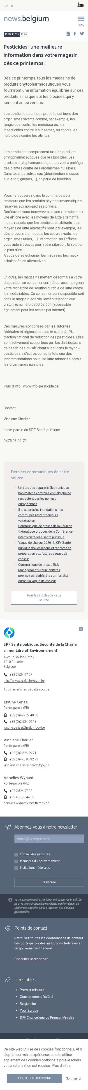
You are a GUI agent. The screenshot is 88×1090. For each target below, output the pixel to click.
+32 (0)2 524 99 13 (23, 721)
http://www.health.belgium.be (24, 680)
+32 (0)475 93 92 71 (24, 759)
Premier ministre (32, 990)
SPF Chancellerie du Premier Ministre (47, 1018)
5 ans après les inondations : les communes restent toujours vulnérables (40, 515)
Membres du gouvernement (40, 861)
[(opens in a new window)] (73, 33)
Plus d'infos (61, 1065)
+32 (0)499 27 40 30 (24, 715)
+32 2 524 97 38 (21, 791)
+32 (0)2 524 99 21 (23, 753)
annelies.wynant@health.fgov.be (26, 803)
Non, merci (73, 1078)
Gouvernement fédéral (36, 997)
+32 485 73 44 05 (22, 797)
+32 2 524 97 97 (21, 674)
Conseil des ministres (35, 854)
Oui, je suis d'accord (34, 1078)
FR (6, 6)
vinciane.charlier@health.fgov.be (26, 765)
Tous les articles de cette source (44, 597)
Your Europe (29, 1010)
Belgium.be (28, 1004)
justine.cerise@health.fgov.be (24, 727)
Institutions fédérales (35, 868)
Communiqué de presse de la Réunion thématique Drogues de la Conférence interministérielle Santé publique (45, 531)
